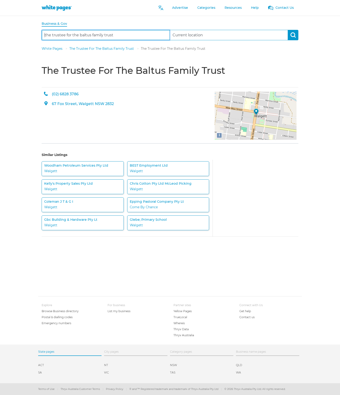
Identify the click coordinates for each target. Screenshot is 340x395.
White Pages (52, 49)
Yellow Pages (182, 311)
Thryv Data (181, 329)
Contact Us (284, 8)
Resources (233, 8)
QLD (239, 365)
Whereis (179, 323)
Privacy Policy (115, 389)
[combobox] (106, 35)
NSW (173, 365)
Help (255, 8)
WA (238, 372)
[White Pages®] (57, 8)
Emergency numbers (56, 323)
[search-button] (293, 35)
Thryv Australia (183, 335)
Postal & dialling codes (57, 317)
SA (40, 372)
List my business (119, 311)
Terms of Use (46, 389)
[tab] (56, 24)
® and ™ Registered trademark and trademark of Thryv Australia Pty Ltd (174, 389)
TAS (172, 372)
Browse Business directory (60, 311)
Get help (245, 311)
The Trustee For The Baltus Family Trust (102, 49)
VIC (106, 372)
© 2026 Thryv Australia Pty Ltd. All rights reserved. (254, 389)
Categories (206, 8)
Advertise (180, 8)
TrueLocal (180, 317)
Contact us (247, 317)
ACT (41, 365)
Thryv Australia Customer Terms (81, 389)
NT (106, 365)
